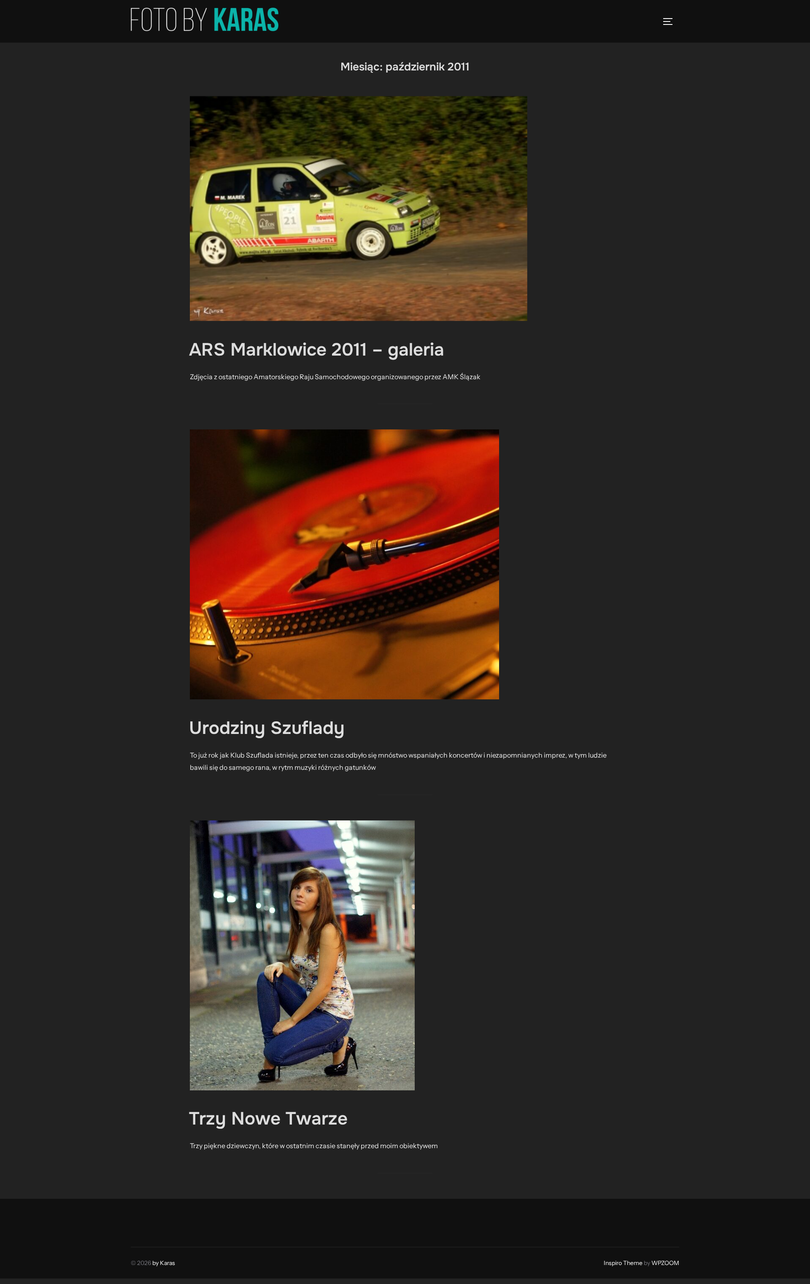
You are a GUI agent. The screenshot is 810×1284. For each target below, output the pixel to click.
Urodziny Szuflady (267, 728)
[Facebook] (140, 1220)
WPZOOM (665, 1263)
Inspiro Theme (623, 1263)
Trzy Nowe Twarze (268, 1118)
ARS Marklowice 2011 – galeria (316, 349)
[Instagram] (158, 1220)
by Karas (163, 1263)
